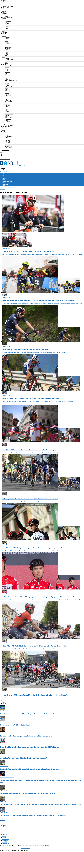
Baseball (7, 38)
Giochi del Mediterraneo (7, 6)
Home (3, 3)
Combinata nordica (9, 114)
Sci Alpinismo (8, 121)
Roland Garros (8, 10)
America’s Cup (8, 100)
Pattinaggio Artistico (9, 117)
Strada (6, 28)
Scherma (7, 85)
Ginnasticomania (8, 136)
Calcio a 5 (7, 42)
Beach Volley (8, 37)
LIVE (3, 31)
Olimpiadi (4, 124)
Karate (6, 75)
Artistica (6, 15)
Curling (6, 120)
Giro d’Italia (7, 20)
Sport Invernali (5, 104)
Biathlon (6, 106)
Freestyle (7, 116)
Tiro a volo (7, 93)
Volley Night (7, 145)
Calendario (7, 26)
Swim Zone (7, 142)
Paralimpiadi (7, 79)
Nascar (6, 63)
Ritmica (6, 16)
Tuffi (6, 98)
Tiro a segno (7, 94)
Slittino (6, 109)
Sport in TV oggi (5, 7)
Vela (6, 99)
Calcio (6, 41)
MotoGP (4, 33)
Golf (6, 73)
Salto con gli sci (8, 112)
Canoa (6, 69)
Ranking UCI (7, 27)
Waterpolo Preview (9, 146)
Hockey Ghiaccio (8, 46)
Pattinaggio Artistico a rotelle (11, 80)
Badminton (7, 67)
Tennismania (7, 143)
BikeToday (7, 134)
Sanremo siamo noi (9, 148)
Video (3, 131)
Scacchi (6, 84)
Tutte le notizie (5, 122)
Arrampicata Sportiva (9, 65)
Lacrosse (7, 49)
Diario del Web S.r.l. (25, 848)
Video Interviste (8, 147)
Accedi (3, 130)
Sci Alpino (4, 103)
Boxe (6, 68)
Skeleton (7, 111)
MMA (6, 78)
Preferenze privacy (5, 843)
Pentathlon (7, 82)
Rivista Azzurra (5, 5)
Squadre (4, 36)
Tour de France (8, 21)
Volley (6, 55)
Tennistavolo (7, 91)
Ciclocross (7, 29)
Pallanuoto (7, 52)
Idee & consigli (5, 150)
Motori (3, 57)
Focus (6, 135)
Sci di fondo (7, 108)
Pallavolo (4, 34)
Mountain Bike (8, 23)
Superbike (7, 58)
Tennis (3, 8)
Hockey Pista (8, 47)
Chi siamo (4, 836)
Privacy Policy (5, 840)
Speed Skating (8, 119)
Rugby (6, 53)
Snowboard (7, 115)
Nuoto (3, 12)
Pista (6, 22)
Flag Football (8, 43)
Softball (6, 54)
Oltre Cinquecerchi (9, 101)
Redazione (4, 837)
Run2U (6, 139)
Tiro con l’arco (8, 95)
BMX (6, 25)
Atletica (4, 11)
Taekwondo (7, 90)
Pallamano (7, 51)
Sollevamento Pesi (9, 86)
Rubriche (7, 83)
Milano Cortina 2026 (9, 125)
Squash (6, 88)
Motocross (7, 60)
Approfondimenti (6, 126)
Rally (6, 62)
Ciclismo (4, 18)
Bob (6, 110)
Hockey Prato (8, 48)
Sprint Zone (7, 141)
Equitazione (7, 72)
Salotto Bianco (8, 140)
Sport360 (4, 64)
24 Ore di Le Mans (9, 59)
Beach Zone (7, 132)
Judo (6, 74)
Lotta (6, 77)
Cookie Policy (4, 842)
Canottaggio (7, 70)
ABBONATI (5, 171)
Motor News (7, 137)
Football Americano (9, 44)
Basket (6, 39)
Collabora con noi (5, 839)
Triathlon (7, 96)
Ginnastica (4, 13)
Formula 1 (4, 32)
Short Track (7, 105)
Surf (6, 89)
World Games (5, 127)
